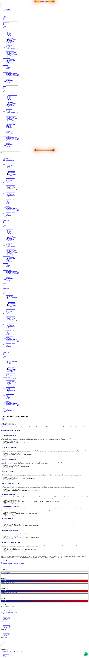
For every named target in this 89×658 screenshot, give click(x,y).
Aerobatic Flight (11, 40)
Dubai (7, 66)
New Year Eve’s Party (10, 42)
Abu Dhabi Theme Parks (11, 52)
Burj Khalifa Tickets (10, 41)
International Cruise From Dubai (12, 74)
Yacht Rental (8, 62)
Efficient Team (13, 424)
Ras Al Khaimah (9, 69)
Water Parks (8, 61)
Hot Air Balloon (11, 35)
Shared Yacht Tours (10, 63)
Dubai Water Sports (10, 59)
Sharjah (7, 68)
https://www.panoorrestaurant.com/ (14, 527)
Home (4, 26)
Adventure (8, 34)
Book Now (4, 580)
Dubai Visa (8, 79)
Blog (4, 419)
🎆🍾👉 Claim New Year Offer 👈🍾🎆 (44, 1)
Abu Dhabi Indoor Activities (11, 54)
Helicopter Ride (11, 37)
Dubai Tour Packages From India (12, 75)
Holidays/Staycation (7, 72)
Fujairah (7, 70)
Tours (4, 27)
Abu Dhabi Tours (9, 29)
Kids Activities (9, 55)
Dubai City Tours (9, 28)
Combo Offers (9, 45)
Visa (4, 77)
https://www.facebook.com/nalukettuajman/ (16, 503)
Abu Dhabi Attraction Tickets (12, 48)
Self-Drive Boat (11, 60)
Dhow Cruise (8, 33)
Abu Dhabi (8, 67)
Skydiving (10, 38)
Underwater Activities (10, 56)
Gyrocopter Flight (12, 39)
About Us (8, 82)
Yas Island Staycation (12, 31)
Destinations (5, 65)
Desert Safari (8, 32)
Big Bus (7, 44)
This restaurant (61, 451)
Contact (4, 81)
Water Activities (6, 58)
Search (4, 22)
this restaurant (28, 496)
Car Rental (8, 46)
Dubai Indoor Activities (10, 49)
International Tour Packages (11, 73)
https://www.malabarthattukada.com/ (14, 515)
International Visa (9, 80)
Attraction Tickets (6, 47)
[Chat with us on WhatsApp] (86, 654)
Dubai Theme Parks (10, 51)
